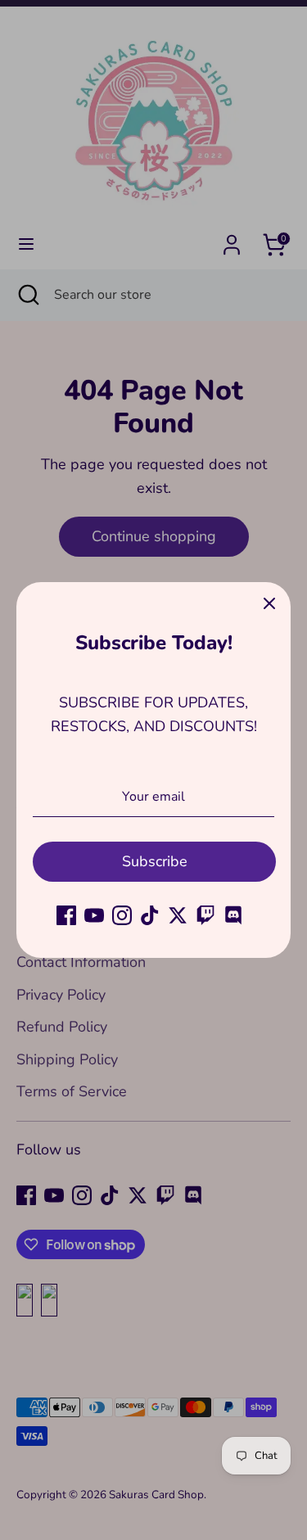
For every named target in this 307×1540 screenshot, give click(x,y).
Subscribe (154, 861)
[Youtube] (94, 915)
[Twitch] (205, 915)
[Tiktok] (150, 915)
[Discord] (233, 915)
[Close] (269, 603)
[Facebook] (66, 915)
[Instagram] (122, 915)
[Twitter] (177, 915)
